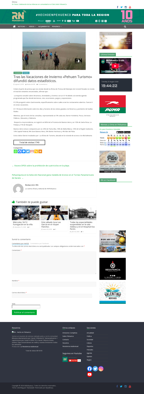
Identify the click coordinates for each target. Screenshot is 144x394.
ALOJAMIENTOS (44, 26)
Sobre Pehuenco (68, 336)
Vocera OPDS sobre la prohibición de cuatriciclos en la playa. (40, 165)
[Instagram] (101, 368)
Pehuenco (56, 26)
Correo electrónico (19, 292)
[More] (40, 151)
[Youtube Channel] (89, 374)
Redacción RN (31, 84)
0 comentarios (42, 84)
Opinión (89, 356)
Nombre (15, 281)
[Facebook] (20, 151)
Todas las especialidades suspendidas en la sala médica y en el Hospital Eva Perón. (82, 225)
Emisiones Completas (70, 333)
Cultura (89, 343)
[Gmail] (32, 151)
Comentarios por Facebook (39, 243)
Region (89, 360)
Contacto (66, 340)
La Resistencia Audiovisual (29, 347)
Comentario (17, 250)
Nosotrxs (66, 343)
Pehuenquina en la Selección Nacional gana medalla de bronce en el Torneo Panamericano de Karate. (53, 176)
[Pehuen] (21, 332)
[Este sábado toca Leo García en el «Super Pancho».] (54, 207)
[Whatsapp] (15, 151)
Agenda (89, 353)
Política (89, 336)
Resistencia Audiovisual (70, 346)
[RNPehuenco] (72, 10)
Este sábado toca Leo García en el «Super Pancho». (51, 224)
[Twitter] (28, 151)
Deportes (90, 346)
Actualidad (18, 73)
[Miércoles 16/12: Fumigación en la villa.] (25, 207)
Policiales (90, 350)
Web (13, 304)
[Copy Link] (36, 151)
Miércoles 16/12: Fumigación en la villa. (23, 223)
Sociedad (90, 340)
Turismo (26, 73)
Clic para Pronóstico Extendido (109, 129)
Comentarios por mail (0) (20, 243)
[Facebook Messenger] (24, 151)
